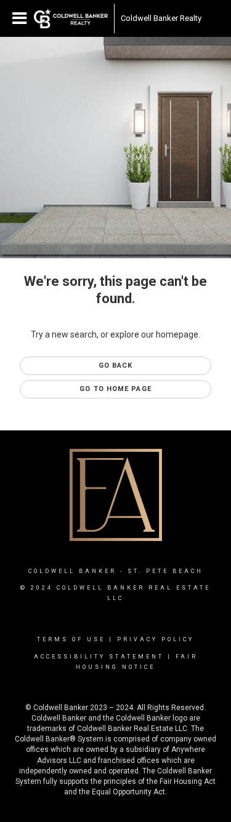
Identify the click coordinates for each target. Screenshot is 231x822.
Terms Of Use (71, 639)
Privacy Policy (155, 639)
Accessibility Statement (99, 657)
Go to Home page (115, 389)
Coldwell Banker (72, 571)
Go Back (116, 366)
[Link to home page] (71, 18)
